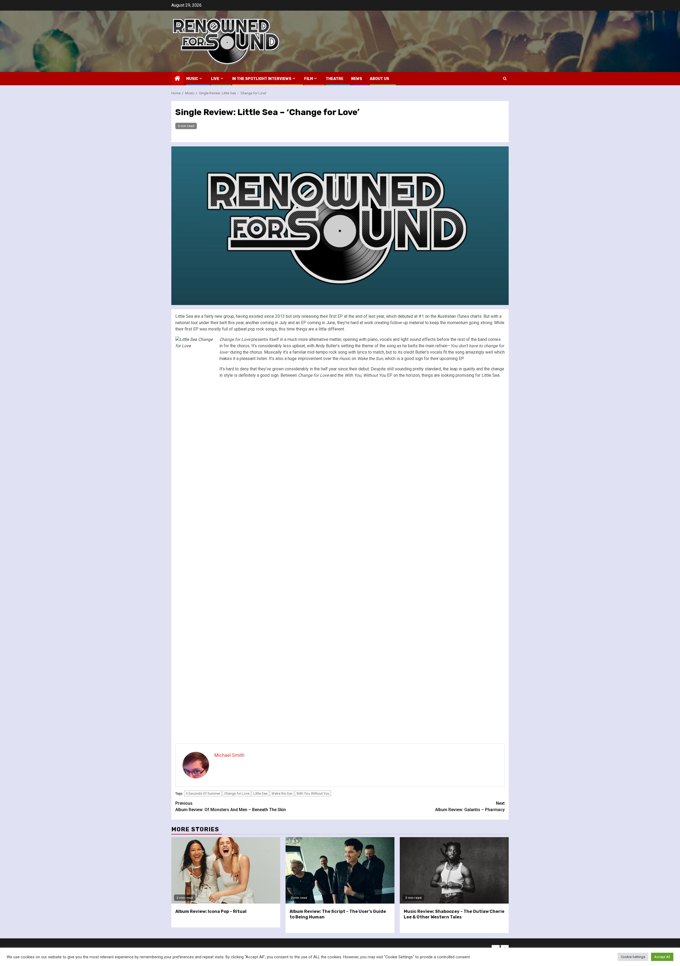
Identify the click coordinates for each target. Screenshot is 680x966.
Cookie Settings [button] (633, 957)
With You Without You (312, 793)
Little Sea (260, 793)
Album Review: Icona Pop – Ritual (210, 911)
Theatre (334, 79)
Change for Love (236, 793)
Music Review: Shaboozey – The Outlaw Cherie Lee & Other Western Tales (454, 914)
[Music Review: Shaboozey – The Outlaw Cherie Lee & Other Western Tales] (454, 870)
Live (215, 79)
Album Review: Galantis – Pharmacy (470, 806)
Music (192, 79)
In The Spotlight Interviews (261, 79)
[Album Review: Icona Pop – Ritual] (225, 870)
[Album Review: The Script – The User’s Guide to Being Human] (340, 870)
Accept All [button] (662, 957)
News (356, 79)
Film (308, 79)
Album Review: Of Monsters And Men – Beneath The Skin (230, 806)
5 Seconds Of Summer (203, 793)
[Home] (177, 79)
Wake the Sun (281, 793)
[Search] (505, 78)
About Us (379, 79)
